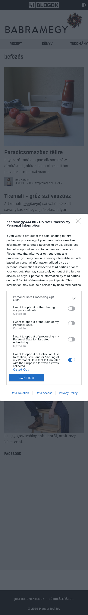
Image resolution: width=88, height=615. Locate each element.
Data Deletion (20, 393)
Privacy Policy (68, 393)
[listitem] (44, 298)
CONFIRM (26, 377)
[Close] (80, 222)
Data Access (44, 393)
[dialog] (44, 307)
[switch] (71, 308)
